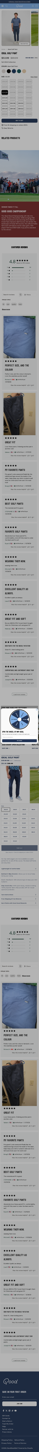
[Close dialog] (37, 709)
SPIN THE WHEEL (19, 741)
